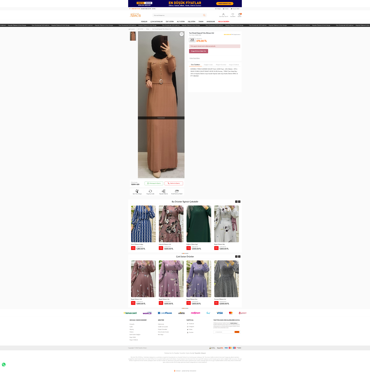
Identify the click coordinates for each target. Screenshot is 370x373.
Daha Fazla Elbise (195, 58)
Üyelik (131, 326)
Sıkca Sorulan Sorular (163, 332)
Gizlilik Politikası (233, 323)
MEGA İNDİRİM (223, 22)
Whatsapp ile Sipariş (154, 183)
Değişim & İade (208, 65)
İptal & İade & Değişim (135, 334)
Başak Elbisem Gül (136, 299)
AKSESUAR (211, 22)
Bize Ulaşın (160, 334)
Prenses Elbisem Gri (220, 299)
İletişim (219, 8)
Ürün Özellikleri (195, 65)
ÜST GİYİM (170, 22)
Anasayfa (132, 29)
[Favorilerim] (233, 14)
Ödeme (131, 332)
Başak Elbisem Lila (164, 299)
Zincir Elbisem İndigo (137, 244)
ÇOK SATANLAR (157, 22)
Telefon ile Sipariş (175, 183)
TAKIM (200, 22)
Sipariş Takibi (236, 8)
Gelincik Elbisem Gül (165, 244)
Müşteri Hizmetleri (162, 329)
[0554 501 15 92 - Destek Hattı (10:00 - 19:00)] (142, 6)
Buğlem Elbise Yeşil (192, 244)
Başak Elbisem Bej (219, 244)
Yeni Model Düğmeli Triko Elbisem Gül (161, 29)
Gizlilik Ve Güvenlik (163, 326)
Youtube (191, 332)
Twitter (190, 329)
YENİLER (144, 22)
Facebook (191, 323)
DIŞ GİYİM (191, 22)
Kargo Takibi (133, 337)
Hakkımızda (161, 324)
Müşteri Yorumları (221, 65)
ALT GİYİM (181, 22)
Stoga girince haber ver (198, 51)
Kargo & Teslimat (234, 65)
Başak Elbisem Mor (191, 299)
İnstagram (191, 326)
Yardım (227, 8)
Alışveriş (132, 329)
